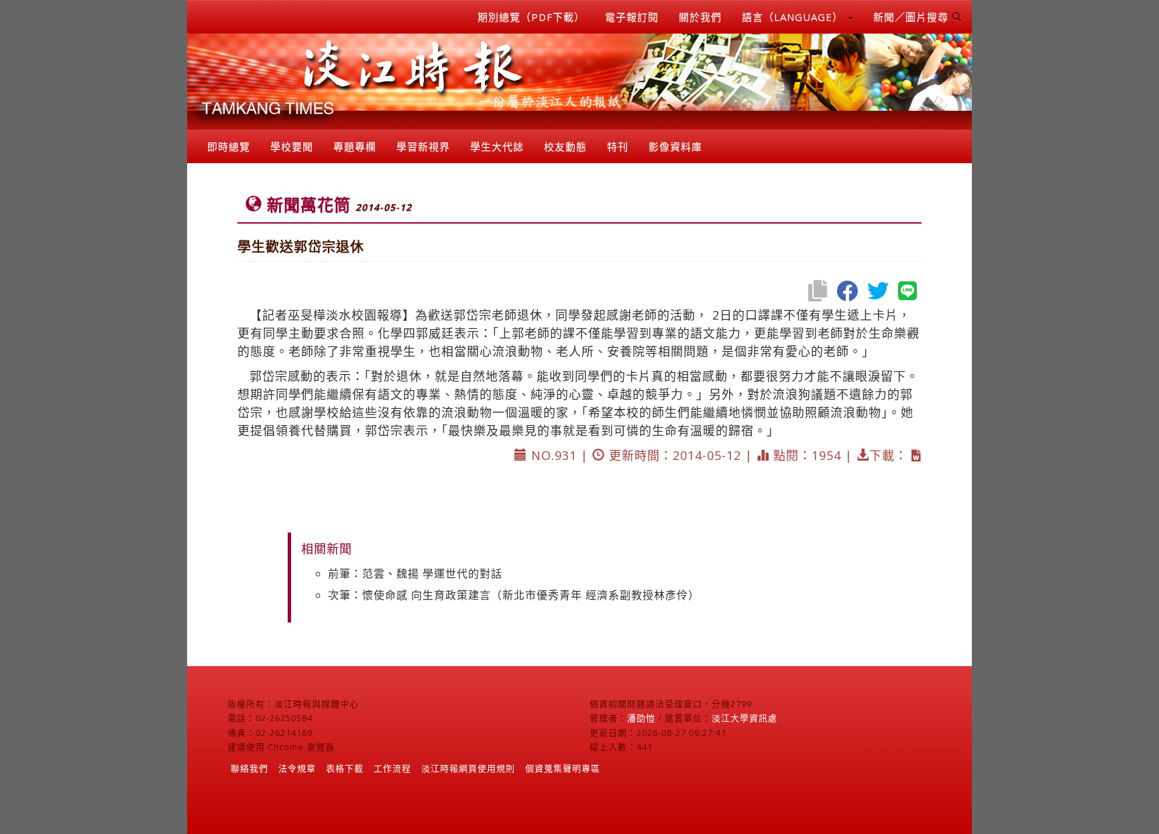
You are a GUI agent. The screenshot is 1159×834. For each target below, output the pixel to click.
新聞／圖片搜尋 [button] (912, 17)
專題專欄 (354, 146)
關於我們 (700, 17)
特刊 (617, 146)
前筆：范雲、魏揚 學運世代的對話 (415, 573)
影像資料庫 (675, 146)
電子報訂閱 (632, 17)
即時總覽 (228, 146)
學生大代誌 (497, 146)
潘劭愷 (641, 718)
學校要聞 (291, 146)
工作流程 (392, 768)
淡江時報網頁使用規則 (468, 768)
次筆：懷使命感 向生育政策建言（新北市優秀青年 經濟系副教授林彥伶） (514, 595)
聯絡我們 (249, 768)
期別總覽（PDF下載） (531, 17)
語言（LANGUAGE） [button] (794, 17)
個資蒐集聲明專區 (562, 768)
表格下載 (345, 768)
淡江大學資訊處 (744, 718)
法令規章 (297, 768)
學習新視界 (423, 146)
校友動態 (565, 146)
